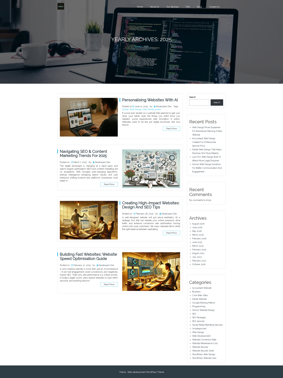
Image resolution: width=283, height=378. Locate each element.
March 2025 (197, 246)
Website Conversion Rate (204, 339)
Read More (171, 128)
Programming (198, 306)
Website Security (200, 347)
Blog (199, 7)
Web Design (136, 109)
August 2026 (198, 224)
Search (192, 97)
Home (140, 7)
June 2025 (197, 242)
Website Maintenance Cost (205, 343)
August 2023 (198, 253)
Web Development (152, 109)
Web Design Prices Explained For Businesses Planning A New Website (207, 131)
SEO (194, 314)
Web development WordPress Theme (145, 372)
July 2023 (197, 257)
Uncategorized (199, 328)
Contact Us (214, 7)
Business (196, 291)
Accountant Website (201, 288)
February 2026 (199, 238)
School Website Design (203, 310)
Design (125, 109)
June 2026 (197, 227)
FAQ (188, 7)
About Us (154, 7)
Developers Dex (163, 106)
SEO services (198, 321)
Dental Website (199, 299)
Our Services (172, 7)
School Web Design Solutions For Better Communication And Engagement (207, 168)
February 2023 (199, 260)
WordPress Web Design (203, 354)
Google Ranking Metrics (203, 303)
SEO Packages (199, 317)
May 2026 (197, 231)
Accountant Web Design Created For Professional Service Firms (204, 142)
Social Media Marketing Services (207, 325)
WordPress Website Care (204, 358)
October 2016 (198, 264)
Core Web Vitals (200, 295)
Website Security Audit (203, 351)
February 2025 (199, 249)
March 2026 (198, 235)
